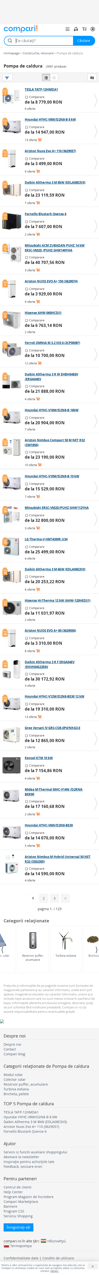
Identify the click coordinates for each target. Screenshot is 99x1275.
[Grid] (54, 77)
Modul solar (13, 1074)
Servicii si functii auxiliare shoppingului (35, 1152)
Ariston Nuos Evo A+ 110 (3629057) (31, 1126)
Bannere (10, 1206)
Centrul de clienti (17, 1187)
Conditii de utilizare (58, 1258)
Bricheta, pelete (16, 1094)
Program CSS (14, 1211)
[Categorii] (67, 29)
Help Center (13, 1192)
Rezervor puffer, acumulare (33, 958)
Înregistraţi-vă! (18, 1227)
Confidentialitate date (21, 1258)
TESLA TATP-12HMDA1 (21, 1112)
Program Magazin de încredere (29, 1196)
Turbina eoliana (66, 955)
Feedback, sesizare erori (23, 1166)
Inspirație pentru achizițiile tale (29, 1161)
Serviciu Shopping (18, 1216)
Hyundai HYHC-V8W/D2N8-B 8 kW (30, 1117)
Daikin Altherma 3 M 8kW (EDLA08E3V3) (35, 1121)
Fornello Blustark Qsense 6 (25, 1131)
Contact (10, 1049)
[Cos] (84, 29)
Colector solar (15, 1079)
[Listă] (46, 77)
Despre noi (12, 1044)
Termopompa (21, 1246)
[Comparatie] (76, 29)
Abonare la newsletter (21, 1157)
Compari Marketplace (21, 1201)
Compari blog (14, 1054)
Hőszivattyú (56, 1241)
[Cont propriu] (92, 29)
